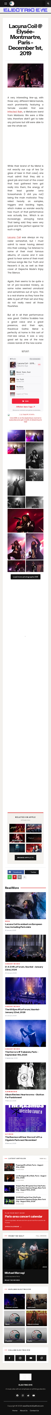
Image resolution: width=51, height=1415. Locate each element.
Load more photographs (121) (25, 577)
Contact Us (34, 1410)
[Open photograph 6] (35, 475)
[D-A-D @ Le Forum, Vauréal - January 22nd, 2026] (25, 948)
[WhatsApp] (10, 877)
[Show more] (24, 877)
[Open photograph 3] (16, 448)
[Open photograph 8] (35, 502)
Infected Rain (15, 111)
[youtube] (34, 1395)
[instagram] (23, 1395)
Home (14, 1410)
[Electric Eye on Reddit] (42, 1358)
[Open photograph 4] (35, 455)
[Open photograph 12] (16, 566)
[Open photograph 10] (16, 546)
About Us (23, 1410)
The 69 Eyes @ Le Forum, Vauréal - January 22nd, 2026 (22, 1011)
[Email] (19, 877)
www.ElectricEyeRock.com (33, 1406)
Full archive (41, 1236)
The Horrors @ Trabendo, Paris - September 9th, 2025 (21, 1053)
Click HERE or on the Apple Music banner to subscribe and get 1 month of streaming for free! (25, 420)
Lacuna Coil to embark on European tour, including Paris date (23, 925)
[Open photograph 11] (35, 546)
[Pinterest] (15, 877)
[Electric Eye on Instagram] (20, 1358)
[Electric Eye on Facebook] (9, 1358)
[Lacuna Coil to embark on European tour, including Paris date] (25, 905)
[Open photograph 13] (35, 566)
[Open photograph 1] (16, 436)
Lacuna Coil (14, 237)
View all (43, 1158)
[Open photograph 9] (25, 521)
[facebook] (17, 1395)
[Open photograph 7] (16, 502)
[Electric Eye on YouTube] (31, 1358)
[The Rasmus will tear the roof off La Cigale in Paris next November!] (25, 1118)
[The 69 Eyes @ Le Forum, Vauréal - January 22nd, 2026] (25, 990)
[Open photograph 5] (16, 482)
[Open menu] (5, 3)
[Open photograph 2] (35, 436)
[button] (48, 3)
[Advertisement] (24, 147)
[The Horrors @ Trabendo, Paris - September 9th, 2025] (25, 1033)
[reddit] (28, 1395)
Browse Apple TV (25, 857)
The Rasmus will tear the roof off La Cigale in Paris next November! (23, 1138)
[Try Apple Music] (25, 415)
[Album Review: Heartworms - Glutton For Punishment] (25, 1076)
